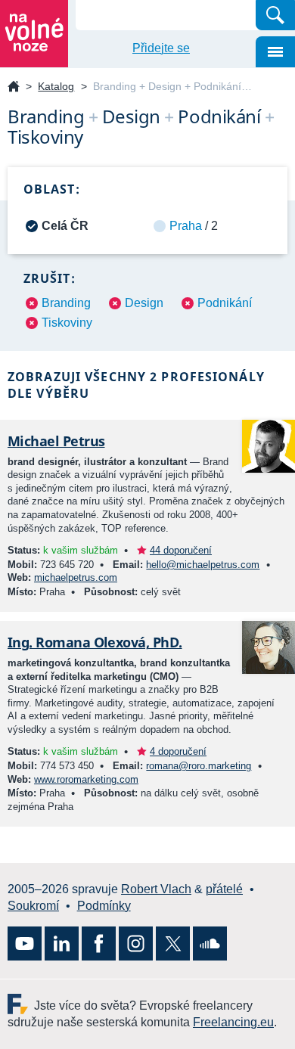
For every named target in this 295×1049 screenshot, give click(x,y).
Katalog (56, 86)
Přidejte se (161, 48)
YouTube (25, 943)
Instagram (136, 943)
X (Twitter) (173, 943)
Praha (185, 225)
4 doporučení (178, 751)
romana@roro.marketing (198, 765)
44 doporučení (181, 550)
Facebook (99, 943)
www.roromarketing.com (86, 779)
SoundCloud (210, 943)
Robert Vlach (156, 889)
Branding (66, 302)
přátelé (224, 889)
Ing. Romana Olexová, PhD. (95, 642)
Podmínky (104, 905)
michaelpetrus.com (75, 577)
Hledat (275, 15)
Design (144, 302)
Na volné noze (14, 87)
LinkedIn (62, 943)
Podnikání (224, 302)
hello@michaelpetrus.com (202, 564)
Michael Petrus (56, 441)
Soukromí (33, 905)
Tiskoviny (67, 322)
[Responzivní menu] (275, 51)
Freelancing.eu (21, 1004)
